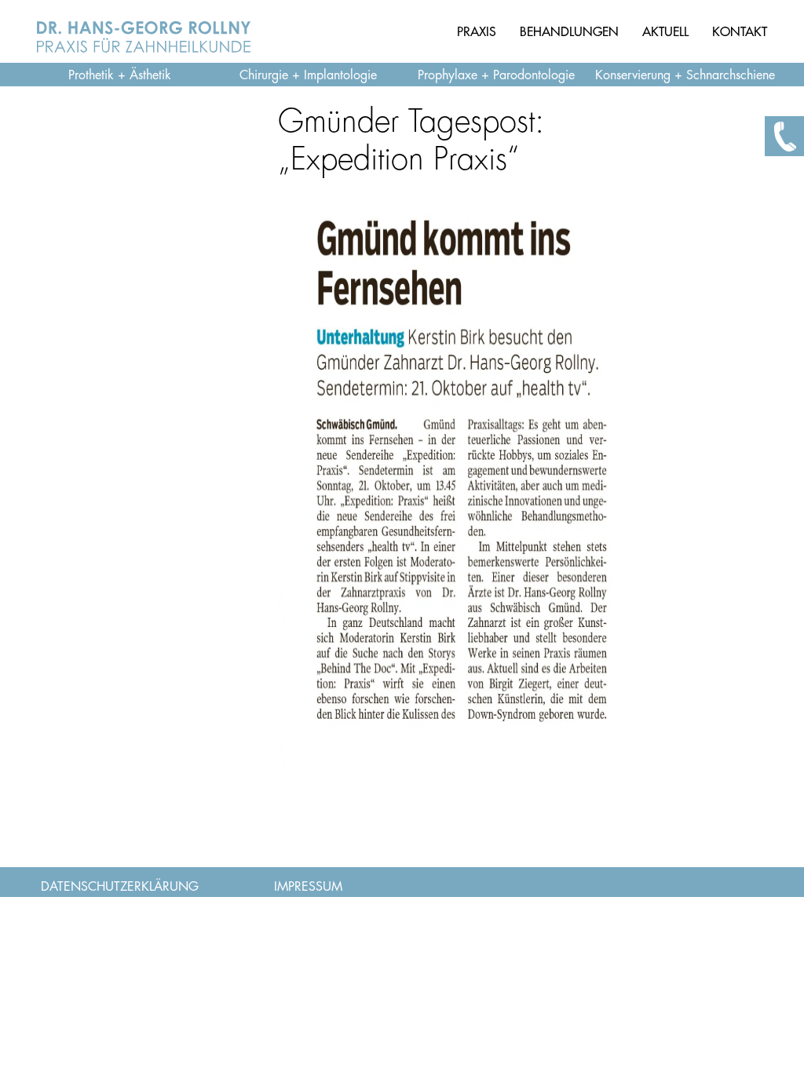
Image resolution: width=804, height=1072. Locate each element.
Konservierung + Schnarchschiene (685, 75)
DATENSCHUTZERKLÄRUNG (120, 887)
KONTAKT (739, 31)
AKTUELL (665, 31)
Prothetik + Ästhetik (119, 75)
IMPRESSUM (308, 887)
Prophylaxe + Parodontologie (496, 75)
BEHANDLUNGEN (569, 31)
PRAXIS (476, 31)
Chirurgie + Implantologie (308, 75)
